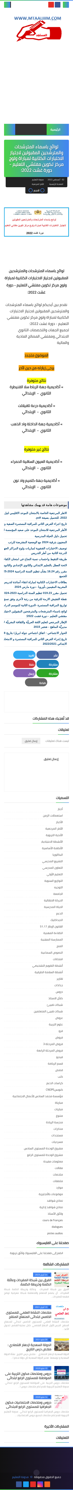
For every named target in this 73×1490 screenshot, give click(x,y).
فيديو (59, 1057)
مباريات (58, 1109)
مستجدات (57, 1135)
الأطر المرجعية (38, 184)
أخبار (60, 809)
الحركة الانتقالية (53, 900)
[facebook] (57, 5)
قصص (59, 1070)
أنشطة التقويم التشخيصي (47, 965)
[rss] (47, 1484)
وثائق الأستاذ (55, 1213)
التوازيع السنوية (53, 880)
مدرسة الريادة (54, 1122)
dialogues (57, 1226)
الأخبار (59, 822)
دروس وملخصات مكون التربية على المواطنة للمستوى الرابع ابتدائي (28, 1375)
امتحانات (58, 959)
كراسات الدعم (54, 1083)
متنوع (59, 1115)
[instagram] (40, 1484)
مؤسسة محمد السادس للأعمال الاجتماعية (38, 1096)
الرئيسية (55, 129)
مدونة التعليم (20, 1477)
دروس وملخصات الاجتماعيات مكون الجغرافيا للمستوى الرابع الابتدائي (28, 1404)
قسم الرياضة (55, 1063)
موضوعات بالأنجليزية (51, 1194)
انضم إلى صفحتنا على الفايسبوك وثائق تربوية (37, 1253)
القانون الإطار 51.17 (51, 926)
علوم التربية (56, 1024)
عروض (59, 1017)
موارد (59, 1187)
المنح (60, 946)
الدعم (59, 913)
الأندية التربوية (54, 835)
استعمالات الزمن (53, 815)
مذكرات (58, 1128)
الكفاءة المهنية (53, 933)
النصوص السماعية (52, 952)
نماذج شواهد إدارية (51, 1207)
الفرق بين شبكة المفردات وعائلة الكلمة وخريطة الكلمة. (29, 1282)
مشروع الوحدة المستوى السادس (43, 1148)
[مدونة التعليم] (36, 27)
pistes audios (55, 1233)
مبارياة (59, 1102)
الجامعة (58, 893)
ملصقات (58, 1181)
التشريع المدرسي (52, 861)
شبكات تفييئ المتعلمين (48, 1011)
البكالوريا (58, 854)
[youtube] (51, 5)
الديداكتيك (56, 920)
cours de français (53, 1220)
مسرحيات (57, 1141)
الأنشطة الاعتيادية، (52, 841)
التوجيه (58, 887)
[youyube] (54, 1484)
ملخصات (58, 1174)
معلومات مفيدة (53, 1161)
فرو (61, 1031)
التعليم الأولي (55, 874)
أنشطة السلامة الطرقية (49, 972)
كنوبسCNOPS (54, 1089)
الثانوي (45, 393)
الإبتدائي (28, 411)
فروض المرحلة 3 (53, 1044)
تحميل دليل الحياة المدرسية (51, 536)
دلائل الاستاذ (55, 998)
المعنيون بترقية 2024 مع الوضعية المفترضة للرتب (37, 542)
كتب (60, 1076)
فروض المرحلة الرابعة (50, 1050)
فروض (59, 1037)
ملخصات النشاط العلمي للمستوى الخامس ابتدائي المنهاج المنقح (28, 1314)
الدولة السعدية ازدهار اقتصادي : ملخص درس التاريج (29, 1347)
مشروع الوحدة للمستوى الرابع (45, 1155)
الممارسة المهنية (52, 939)
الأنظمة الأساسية (52, 848)
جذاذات (58, 985)
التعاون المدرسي (52, 867)
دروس (59, 991)
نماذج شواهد (55, 1200)
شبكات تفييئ (55, 1004)
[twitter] (26, 1484)
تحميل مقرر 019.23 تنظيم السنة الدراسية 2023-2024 (35, 593)
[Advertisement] (36, 83)
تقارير (60, 978)
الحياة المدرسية (53, 907)
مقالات (59, 1168)
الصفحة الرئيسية (56, 184)
